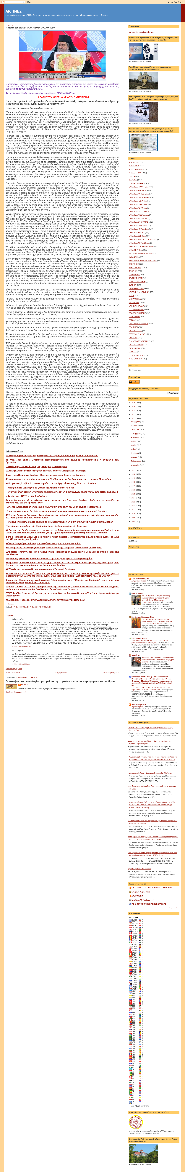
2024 (134, 411)
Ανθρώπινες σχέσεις (139, 581)
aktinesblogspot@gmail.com (141, 32)
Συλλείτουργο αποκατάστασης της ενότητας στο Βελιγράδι (36, 466)
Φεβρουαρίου (136, 461)
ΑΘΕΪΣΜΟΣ (133, 162)
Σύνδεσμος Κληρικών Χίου (143, 617)
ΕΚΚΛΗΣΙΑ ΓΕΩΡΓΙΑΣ (138, 201)
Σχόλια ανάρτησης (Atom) (26, 677)
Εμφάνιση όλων (174, 908)
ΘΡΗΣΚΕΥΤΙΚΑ (135, 268)
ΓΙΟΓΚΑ (132, 176)
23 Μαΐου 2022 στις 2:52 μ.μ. (21, 664)
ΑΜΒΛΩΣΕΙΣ (134, 166)
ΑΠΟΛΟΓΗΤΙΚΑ (135, 173)
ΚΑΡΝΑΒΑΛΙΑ (134, 275)
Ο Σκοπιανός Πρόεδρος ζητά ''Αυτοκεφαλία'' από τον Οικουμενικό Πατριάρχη (45, 600)
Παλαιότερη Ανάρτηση (110, 673)
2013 (134, 502)
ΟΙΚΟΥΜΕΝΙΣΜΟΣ (136, 310)
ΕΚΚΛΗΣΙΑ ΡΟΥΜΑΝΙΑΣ (139, 229)
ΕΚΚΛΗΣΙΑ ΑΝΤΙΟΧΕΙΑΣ (139, 194)
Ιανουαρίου (135, 465)
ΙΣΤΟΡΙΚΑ (133, 271)
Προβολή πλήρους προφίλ (16, 692)
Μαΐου (133, 449)
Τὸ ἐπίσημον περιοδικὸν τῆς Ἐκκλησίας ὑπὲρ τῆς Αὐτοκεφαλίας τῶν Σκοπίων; (46, 526)
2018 (134, 482)
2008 (134, 522)
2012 (134, 506)
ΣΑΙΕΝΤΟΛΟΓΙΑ (135, 331)
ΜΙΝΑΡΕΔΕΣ (134, 303)
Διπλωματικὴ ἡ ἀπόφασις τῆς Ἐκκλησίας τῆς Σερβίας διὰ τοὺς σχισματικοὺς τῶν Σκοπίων (52, 455)
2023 (134, 415)
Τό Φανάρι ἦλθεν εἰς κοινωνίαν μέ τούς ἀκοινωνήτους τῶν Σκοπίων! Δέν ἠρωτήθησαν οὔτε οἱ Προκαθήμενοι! (62, 492)
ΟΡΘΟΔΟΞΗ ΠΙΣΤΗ (137, 313)
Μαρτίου (134, 457)
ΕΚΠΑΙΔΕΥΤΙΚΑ (135, 250)
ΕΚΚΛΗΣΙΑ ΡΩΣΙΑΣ (137, 232)
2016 (134, 490)
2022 (134, 418)
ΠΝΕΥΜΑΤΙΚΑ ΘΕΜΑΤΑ (138, 324)
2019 (134, 478)
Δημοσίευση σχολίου (14, 669)
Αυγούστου (135, 437)
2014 (134, 498)
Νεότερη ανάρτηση (13, 673)
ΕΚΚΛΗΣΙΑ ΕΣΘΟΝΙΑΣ (138, 204)
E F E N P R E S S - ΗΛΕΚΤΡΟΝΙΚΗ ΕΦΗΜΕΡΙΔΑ (152, 888)
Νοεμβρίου (135, 426)
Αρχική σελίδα (61, 673)
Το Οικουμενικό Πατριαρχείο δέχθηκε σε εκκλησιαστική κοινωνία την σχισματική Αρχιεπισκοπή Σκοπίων (59, 522)
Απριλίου (134, 453)
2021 (134, 470)
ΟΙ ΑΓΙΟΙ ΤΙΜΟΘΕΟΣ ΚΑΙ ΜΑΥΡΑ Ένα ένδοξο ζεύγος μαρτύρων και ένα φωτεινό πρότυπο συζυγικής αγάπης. (157, 621)
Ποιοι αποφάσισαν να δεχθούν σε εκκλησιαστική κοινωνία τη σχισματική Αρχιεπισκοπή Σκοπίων (57, 511)
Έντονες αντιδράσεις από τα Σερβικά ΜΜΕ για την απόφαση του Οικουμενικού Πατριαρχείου (53, 507)
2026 (134, 403)
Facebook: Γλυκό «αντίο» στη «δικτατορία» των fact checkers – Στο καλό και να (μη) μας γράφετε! (158, 660)
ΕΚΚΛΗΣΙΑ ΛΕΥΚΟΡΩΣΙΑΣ (140, 211)
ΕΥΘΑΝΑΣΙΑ (134, 257)
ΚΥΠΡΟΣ (132, 285)
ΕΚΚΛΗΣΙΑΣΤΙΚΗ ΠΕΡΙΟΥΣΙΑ (141, 247)
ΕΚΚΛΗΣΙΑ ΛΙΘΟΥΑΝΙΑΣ (139, 215)
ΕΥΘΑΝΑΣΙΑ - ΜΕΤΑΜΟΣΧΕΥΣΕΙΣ (143, 261)
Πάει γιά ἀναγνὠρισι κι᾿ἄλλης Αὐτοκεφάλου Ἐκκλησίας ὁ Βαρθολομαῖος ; (43, 543)
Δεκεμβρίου (135, 422)
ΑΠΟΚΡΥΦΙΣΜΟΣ (136, 169)
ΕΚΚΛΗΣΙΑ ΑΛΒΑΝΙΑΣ (138, 190)
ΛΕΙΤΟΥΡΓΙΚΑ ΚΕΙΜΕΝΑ (139, 292)
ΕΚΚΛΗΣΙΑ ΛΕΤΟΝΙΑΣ (138, 208)
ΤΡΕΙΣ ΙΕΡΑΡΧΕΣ (136, 355)
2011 (134, 510)
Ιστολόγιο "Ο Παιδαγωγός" (143, 900)
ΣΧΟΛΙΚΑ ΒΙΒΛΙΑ (136, 345)
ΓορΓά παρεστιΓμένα (140, 579)
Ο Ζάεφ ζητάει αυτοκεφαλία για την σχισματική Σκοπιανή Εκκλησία (40, 569)
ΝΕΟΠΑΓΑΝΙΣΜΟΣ (136, 306)
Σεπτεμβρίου (136, 433)
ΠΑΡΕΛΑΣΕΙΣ (134, 317)
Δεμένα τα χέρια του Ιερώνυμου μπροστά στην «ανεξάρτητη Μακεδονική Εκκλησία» (49, 558)
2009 (134, 518)
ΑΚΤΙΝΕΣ (13, 11)
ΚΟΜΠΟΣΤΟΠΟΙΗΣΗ (137, 282)
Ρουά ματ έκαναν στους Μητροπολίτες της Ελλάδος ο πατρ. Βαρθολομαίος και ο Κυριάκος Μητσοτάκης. (59, 479)
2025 (134, 407)
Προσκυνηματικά (139, 704)
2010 (134, 514)
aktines (24, 684)
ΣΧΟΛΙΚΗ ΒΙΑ (134, 348)
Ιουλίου (134, 441)
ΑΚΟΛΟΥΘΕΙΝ (137, 896)
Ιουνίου (134, 445)
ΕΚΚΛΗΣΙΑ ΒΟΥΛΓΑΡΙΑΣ (139, 197)
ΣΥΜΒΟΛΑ (133, 338)
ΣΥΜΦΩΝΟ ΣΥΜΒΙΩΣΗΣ (139, 341)
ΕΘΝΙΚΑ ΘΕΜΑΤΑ (136, 183)
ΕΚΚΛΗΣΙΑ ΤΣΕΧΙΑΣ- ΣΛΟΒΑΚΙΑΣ (143, 240)
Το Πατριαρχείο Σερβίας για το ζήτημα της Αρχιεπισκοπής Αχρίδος (40, 488)
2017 (134, 486)
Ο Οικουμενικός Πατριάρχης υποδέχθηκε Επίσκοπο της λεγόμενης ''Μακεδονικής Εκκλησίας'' (54, 548)
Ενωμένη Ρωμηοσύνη (141, 892)
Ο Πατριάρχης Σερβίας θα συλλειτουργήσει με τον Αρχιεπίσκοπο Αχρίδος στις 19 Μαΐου (51, 483)
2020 (134, 474)
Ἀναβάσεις (136, 655)
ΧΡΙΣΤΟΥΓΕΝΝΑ (135, 359)
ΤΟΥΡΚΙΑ (133, 352)
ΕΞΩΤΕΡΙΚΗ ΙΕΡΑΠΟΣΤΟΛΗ (140, 254)
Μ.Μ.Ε (131, 296)
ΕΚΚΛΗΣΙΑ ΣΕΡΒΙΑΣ (34, 607)
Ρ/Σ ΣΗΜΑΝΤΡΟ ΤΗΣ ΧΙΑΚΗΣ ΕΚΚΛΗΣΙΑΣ (149, 904)
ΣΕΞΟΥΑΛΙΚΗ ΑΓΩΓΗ (137, 334)
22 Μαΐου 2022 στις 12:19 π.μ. (21, 646)
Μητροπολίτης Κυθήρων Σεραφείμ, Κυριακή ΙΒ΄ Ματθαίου (149, 773)
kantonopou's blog (139, 638)
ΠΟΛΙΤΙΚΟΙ (133, 327)
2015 (134, 494)
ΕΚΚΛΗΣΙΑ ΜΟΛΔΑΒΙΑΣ (139, 218)
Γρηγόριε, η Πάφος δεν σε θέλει (139, 869)
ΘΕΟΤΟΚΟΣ (134, 264)
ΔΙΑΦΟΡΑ (133, 180)
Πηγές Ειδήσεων (138, 707)
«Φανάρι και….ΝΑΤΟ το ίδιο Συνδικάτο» (26, 496)
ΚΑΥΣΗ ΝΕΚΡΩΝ (135, 278)
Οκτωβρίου (135, 429)
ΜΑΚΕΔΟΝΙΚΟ (46, 607)
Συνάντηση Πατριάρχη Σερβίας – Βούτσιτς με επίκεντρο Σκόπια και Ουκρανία (45, 475)
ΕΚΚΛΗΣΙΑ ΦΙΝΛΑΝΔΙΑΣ (139, 243)
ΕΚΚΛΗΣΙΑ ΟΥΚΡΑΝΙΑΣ (138, 222)
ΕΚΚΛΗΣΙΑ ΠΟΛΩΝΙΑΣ (138, 225)
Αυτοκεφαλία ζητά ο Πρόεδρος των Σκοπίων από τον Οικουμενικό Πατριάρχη (46, 471)
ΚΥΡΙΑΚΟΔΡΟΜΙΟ (136, 289)
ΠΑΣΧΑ (132, 320)
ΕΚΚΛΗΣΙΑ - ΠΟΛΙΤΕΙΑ (18, 607)
